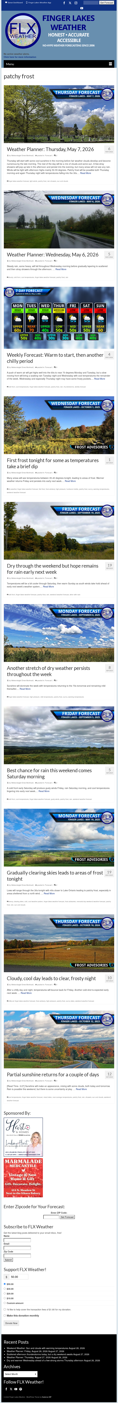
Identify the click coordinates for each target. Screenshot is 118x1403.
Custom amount (15, 1303)
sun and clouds (62, 181)
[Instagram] (76, 3)
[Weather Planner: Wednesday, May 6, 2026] (59, 219)
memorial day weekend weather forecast (91, 901)
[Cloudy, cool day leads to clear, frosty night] (59, 943)
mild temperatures (46, 697)
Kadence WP (46, 1397)
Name (7, 1235)
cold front (17, 277)
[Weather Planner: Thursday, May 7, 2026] (59, 114)
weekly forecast (80, 387)
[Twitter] (70, 3)
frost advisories (70, 901)
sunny (90, 489)
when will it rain (75, 595)
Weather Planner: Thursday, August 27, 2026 (29, 1357)
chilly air (11, 1001)
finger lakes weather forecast (18, 181)
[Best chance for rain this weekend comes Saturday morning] (59, 735)
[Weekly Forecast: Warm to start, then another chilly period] (59, 318)
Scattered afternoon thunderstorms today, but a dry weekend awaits (40, 1354)
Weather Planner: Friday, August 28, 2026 (27, 1351)
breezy (10, 901)
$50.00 (10, 1284)
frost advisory (50, 489)
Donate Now (11, 1323)
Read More (85, 173)
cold (25, 901)
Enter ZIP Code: (59, 1212)
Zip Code (8, 1251)
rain (67, 277)
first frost (42, 489)
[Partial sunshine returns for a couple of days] (59, 1039)
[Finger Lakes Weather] (59, 31)
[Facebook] (64, 3)
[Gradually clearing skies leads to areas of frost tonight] (59, 838)
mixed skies (47, 1097)
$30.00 (10, 1288)
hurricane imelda (72, 489)
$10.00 (10, 1298)
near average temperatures (62, 1097)
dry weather (12, 489)
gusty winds (55, 799)
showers (88, 1097)
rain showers (51, 181)
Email (6, 1243)
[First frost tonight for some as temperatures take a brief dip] (59, 425)
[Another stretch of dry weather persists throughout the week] (59, 633)
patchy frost (42, 181)
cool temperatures (27, 277)
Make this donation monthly (23, 1316)
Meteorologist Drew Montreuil (22, 155)
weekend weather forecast (16, 492)
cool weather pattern (35, 901)
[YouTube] (82, 8)
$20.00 (10, 1293)
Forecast (48, 155)
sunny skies (70, 1001)
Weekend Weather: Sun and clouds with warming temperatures (37, 1348)
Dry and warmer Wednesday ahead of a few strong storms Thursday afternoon (45, 1360)
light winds (33, 181)
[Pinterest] (20, 1388)
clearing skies (19, 901)
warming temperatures (101, 489)
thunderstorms (69, 387)
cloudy (10, 277)
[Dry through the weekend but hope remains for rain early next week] (59, 531)
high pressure (61, 489)
